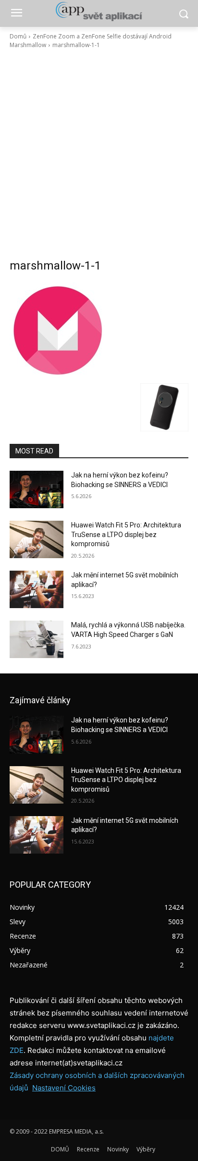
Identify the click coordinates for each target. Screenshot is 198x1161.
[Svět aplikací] (98, 11)
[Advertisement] (99, 154)
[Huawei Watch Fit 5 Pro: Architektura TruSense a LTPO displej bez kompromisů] (36, 539)
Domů (18, 36)
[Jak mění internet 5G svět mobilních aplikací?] (36, 589)
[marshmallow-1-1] (99, 330)
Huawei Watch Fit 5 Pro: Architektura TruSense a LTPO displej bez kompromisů (126, 534)
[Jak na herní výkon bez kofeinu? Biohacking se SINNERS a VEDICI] (36, 489)
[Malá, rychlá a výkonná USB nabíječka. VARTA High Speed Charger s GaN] (36, 639)
